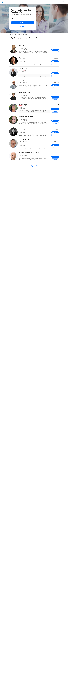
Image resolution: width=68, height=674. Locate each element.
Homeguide (11, 34)
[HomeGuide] (6, 2)
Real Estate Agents (24, 34)
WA (15, 34)
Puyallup (18, 34)
